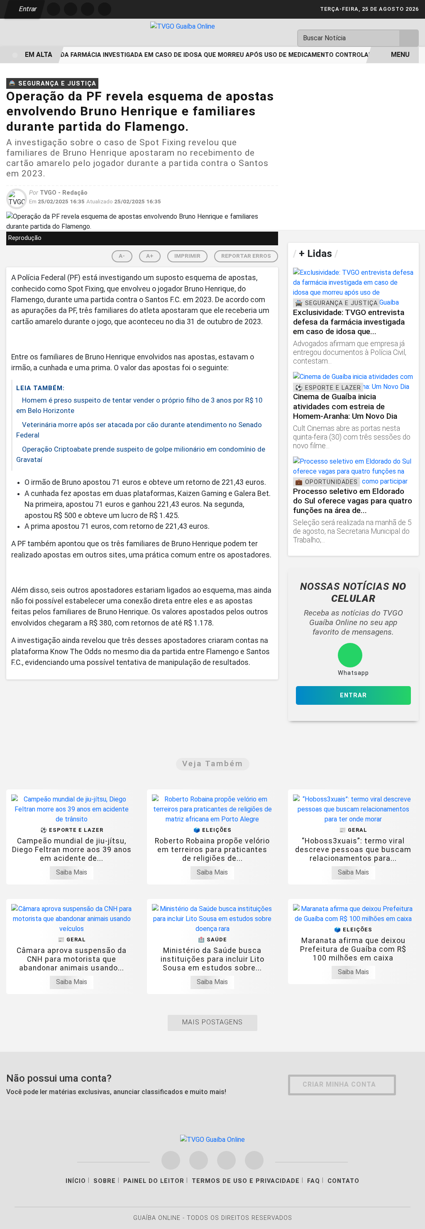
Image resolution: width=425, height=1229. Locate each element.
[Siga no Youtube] (104, 9)
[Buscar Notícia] (409, 38)
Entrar (27, 9)
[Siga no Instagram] (70, 9)
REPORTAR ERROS (246, 255)
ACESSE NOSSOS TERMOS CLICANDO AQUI (153, 1213)
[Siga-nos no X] (226, 1160)
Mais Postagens (212, 1022)
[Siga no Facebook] (53, 9)
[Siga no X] (87, 9)
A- (122, 255)
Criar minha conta (339, 1084)
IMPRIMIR (187, 255)
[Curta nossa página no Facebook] (170, 1160)
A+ (150, 255)
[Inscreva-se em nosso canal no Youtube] (254, 1160)
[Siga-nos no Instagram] (198, 1160)
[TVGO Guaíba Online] (182, 26)
